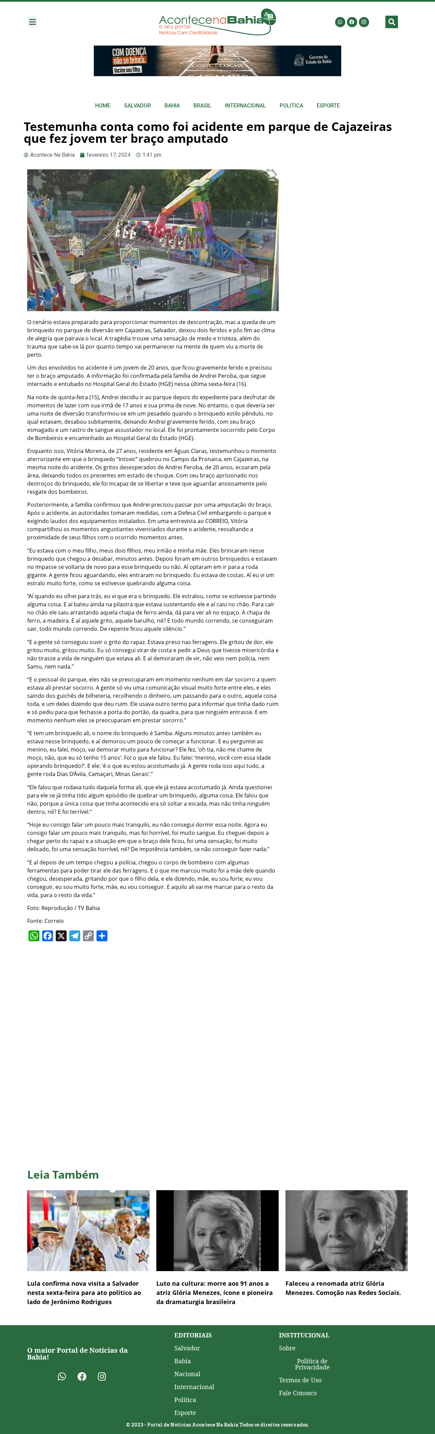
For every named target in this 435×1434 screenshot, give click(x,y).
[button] (32, 22)
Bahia (172, 105)
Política (185, 1400)
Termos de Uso (300, 1380)
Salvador (137, 105)
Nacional (187, 1374)
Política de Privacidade (312, 1364)
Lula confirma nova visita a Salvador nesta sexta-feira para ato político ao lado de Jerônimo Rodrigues (84, 1292)
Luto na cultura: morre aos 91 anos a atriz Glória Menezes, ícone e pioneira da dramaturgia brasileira (214, 1292)
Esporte (328, 105)
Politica (291, 105)
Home (102, 105)
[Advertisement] (346, 220)
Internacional (245, 105)
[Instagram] (364, 22)
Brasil (202, 105)
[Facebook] (352, 22)
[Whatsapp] (340, 22)
